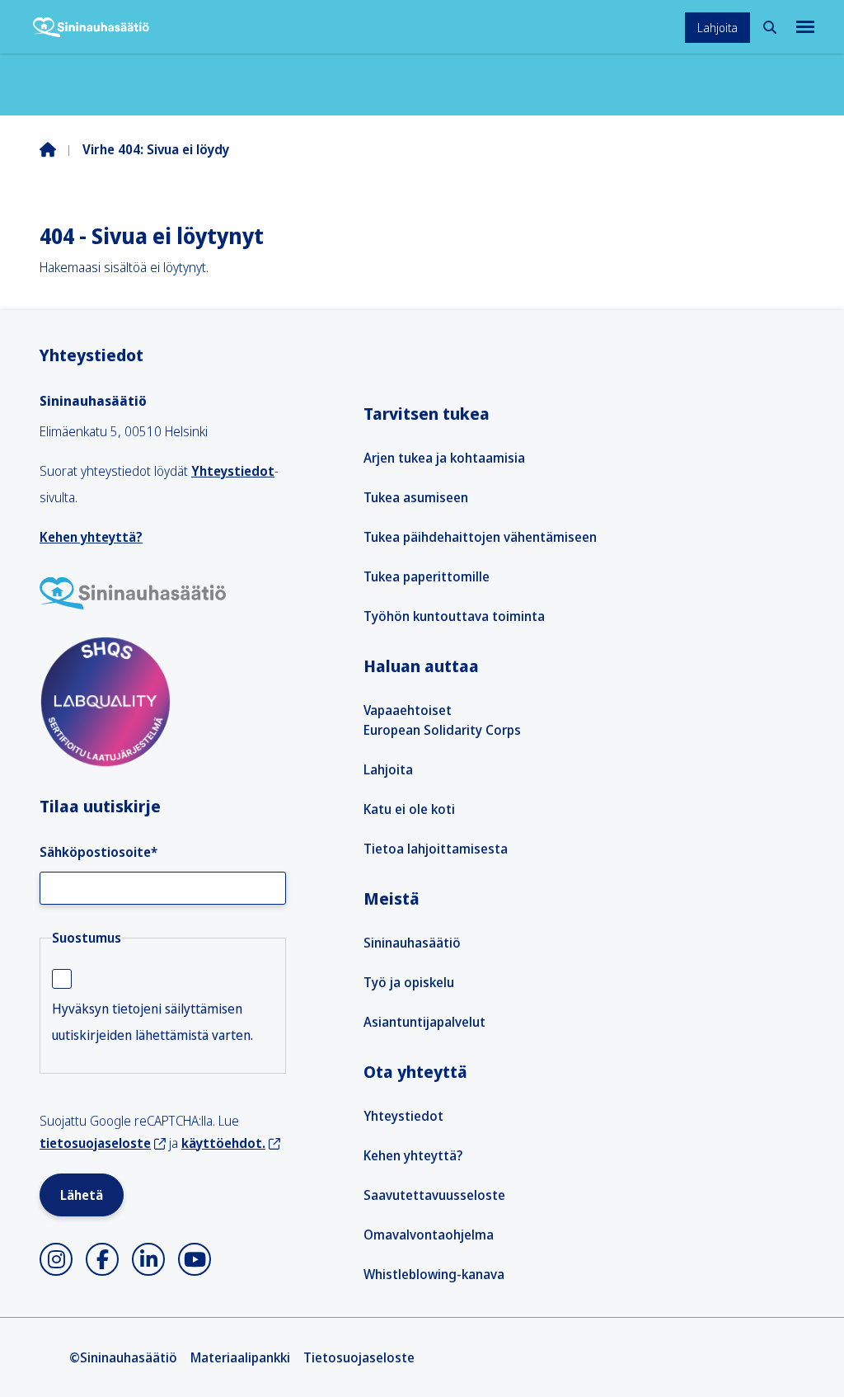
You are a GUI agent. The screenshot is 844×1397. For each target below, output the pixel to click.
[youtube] (194, 1259)
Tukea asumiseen (415, 497)
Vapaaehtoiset (407, 710)
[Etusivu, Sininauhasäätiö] (91, 27)
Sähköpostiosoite (98, 851)
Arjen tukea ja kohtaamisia (444, 458)
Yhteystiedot (232, 471)
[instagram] (56, 1259)
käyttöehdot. (223, 1143)
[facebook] (102, 1259)
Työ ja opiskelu (408, 982)
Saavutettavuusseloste (434, 1195)
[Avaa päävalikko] (803, 27)
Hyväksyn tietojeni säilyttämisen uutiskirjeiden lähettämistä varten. (152, 1022)
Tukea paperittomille (426, 576)
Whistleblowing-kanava (433, 1274)
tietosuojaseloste (95, 1143)
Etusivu (61, 149)
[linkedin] (148, 1259)
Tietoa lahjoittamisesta (435, 849)
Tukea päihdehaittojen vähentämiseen (480, 537)
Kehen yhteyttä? (91, 537)
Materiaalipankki (240, 1357)
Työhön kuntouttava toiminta (454, 616)
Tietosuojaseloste (359, 1357)
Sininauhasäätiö (412, 943)
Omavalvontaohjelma (428, 1234)
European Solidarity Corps (442, 730)
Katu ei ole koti (409, 809)
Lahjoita (717, 27)
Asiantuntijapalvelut (424, 1022)
